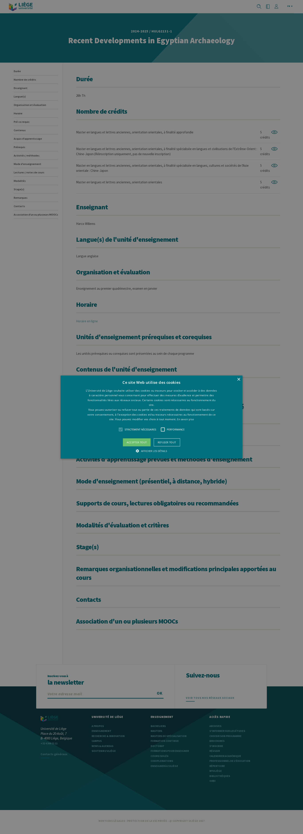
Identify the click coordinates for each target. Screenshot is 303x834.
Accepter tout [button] (137, 442)
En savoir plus (185, 419)
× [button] (238, 379)
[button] (151, 417)
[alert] (151, 417)
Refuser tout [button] (167, 442)
